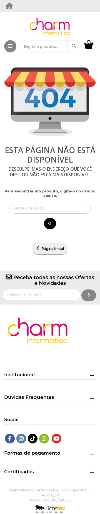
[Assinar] (88, 295)
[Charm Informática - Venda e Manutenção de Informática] (10, 7)
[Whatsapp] (44, 438)
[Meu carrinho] (91, 47)
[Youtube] (56, 438)
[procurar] (50, 224)
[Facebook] (10, 438)
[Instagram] (21, 438)
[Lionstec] (50, 508)
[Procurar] (74, 46)
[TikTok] (32, 438)
